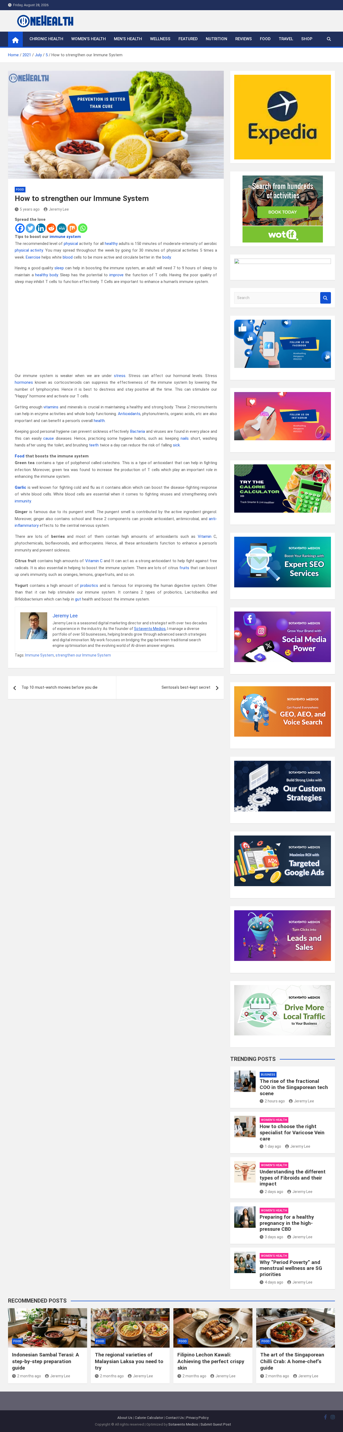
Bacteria (137, 431)
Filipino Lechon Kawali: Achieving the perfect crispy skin (210, 1361)
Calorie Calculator (149, 1418)
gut (78, 599)
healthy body (46, 275)
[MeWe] (61, 228)
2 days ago (274, 1191)
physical (71, 243)
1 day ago (273, 1146)
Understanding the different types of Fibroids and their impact (293, 1178)
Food (19, 456)
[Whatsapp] (82, 228)
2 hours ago (275, 1101)
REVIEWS (243, 38)
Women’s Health (88, 38)
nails (185, 438)
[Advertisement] (116, 328)
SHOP (306, 38)
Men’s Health (128, 38)
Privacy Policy (197, 1418)
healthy (111, 243)
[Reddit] (51, 228)
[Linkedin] (41, 228)
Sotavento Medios (150, 628)
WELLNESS (160, 38)
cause (48, 438)
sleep (59, 268)
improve (116, 275)
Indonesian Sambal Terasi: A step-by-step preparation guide (45, 1361)
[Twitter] (30, 228)
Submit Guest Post (215, 1424)
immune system (65, 236)
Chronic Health (46, 38)
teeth (94, 445)
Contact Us (175, 1418)
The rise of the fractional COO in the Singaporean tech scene (294, 1087)
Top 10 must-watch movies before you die (59, 687)
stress (119, 375)
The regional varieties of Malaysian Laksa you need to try (129, 1361)
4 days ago (274, 1282)
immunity (23, 501)
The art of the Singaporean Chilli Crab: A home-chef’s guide (292, 1361)
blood (68, 257)
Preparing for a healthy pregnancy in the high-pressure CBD (287, 1223)
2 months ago (29, 1376)
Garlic (20, 487)
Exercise (33, 257)
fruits (184, 567)
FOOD (265, 38)
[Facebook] (20, 228)
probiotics (89, 585)
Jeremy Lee (59, 209)
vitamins (50, 407)
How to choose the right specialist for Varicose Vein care (292, 1132)
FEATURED (188, 38)
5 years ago (30, 209)
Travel (286, 38)
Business (268, 1074)
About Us (124, 1418)
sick (176, 445)
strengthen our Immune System (83, 655)
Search (325, 298)
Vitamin (204, 536)
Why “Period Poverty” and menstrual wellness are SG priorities (291, 1268)
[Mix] (72, 228)
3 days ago (274, 1237)
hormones (24, 382)
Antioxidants (129, 413)
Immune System (39, 655)
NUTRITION (216, 38)
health (99, 420)
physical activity (29, 250)
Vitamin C (94, 560)
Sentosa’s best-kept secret (186, 687)
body (166, 257)
